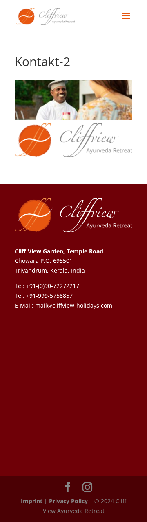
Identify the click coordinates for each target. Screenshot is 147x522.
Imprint (31, 501)
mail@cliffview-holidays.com (73, 305)
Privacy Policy (68, 501)
